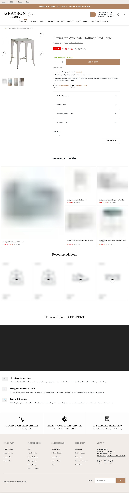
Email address (101, 480)
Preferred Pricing (81, 85)
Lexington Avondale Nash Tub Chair (13, 242)
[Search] (93, 14)
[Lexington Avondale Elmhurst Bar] (80, 182)
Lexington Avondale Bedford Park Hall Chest (80, 240)
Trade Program (55, 449)
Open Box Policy (32, 453)
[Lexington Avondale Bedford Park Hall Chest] (80, 222)
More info (79, 72)
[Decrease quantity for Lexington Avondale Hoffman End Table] (55, 62)
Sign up (121, 480)
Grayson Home (8, 457)
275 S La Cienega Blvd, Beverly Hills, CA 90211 (111, 456)
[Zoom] (41, 34)
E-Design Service (56, 453)
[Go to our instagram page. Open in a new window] (105, 461)
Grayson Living (8, 453)
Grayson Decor (8, 461)
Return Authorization (81, 461)
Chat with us (111, 140)
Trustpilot (90, 480)
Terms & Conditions (33, 469)
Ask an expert (57, 135)
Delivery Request (56, 461)
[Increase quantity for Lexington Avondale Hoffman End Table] (62, 62)
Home (20, 2)
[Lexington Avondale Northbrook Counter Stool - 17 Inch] (112, 222)
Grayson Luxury (8, 449)
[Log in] (118, 14)
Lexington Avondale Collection (74, 43)
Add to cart (93, 62)
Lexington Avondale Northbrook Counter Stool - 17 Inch (112, 241)
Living (12, 2)
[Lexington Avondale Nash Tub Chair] (32, 203)
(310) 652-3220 (106, 453)
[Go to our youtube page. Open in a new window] (110, 461)
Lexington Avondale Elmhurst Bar (77, 200)
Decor (27, 2)
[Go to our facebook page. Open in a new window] (99, 461)
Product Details (61, 104)
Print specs (57, 131)
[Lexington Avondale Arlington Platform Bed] (112, 182)
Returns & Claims (33, 457)
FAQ (29, 449)
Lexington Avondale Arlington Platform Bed (111, 200)
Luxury (4, 2)
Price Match (78, 457)
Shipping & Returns (62, 122)
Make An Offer (64, 85)
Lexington (58, 43)
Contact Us (78, 465)
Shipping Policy (32, 461)
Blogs (53, 465)
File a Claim (78, 449)
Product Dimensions (62, 96)
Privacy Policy (32, 465)
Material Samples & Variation (65, 113)
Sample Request (56, 457)
